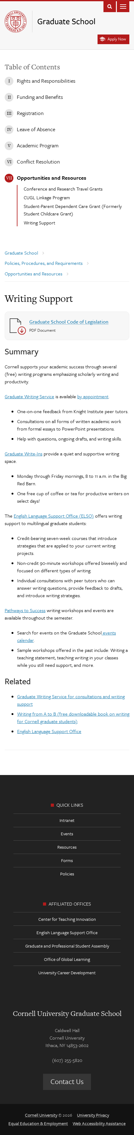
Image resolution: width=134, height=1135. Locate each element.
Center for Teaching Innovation (67, 919)
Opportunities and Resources (51, 178)
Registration (30, 113)
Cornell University (41, 1115)
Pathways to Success (25, 610)
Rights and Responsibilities (46, 81)
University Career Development (67, 972)
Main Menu (123, 6)
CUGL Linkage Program (47, 197)
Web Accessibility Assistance (99, 1123)
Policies (67, 873)
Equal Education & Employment (38, 1123)
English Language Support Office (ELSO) (54, 515)
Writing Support (39, 222)
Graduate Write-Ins (23, 453)
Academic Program (38, 145)
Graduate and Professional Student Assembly (67, 946)
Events (67, 833)
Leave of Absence (36, 129)
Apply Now (117, 39)
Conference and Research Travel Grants (63, 188)
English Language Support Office (49, 731)
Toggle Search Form (109, 6)
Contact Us (67, 1081)
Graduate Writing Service (29, 396)
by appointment (92, 396)
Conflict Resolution (38, 161)
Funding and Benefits (40, 97)
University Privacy (93, 1115)
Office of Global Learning (67, 959)
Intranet (67, 820)
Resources (67, 847)
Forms (67, 860)
